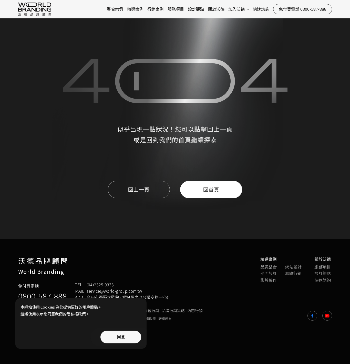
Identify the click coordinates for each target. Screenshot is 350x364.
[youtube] (327, 316)
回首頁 (211, 189)
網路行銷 (293, 273)
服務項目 (176, 9)
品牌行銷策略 (173, 310)
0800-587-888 (42, 296)
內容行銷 (195, 310)
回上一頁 (220, 128)
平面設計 (268, 273)
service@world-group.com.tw (114, 291)
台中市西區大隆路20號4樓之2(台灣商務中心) (127, 297)
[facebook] (312, 316)
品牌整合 (268, 267)
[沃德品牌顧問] (35, 9)
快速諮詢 (261, 9)
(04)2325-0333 (100, 284)
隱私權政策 (147, 319)
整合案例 (115, 9)
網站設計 (293, 267)
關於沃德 (216, 9)
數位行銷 (151, 310)
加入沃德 (236, 9)
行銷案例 (155, 9)
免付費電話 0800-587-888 (302, 9)
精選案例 (135, 9)
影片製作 (268, 280)
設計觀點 (196, 9)
